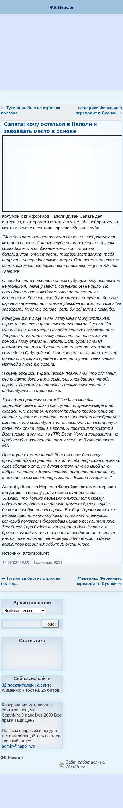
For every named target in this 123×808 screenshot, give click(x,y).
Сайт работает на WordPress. (85, 764)
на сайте (27, 685)
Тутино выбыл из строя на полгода (30, 110)
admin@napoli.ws (18, 746)
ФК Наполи (12, 757)
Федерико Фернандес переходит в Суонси (99, 110)
